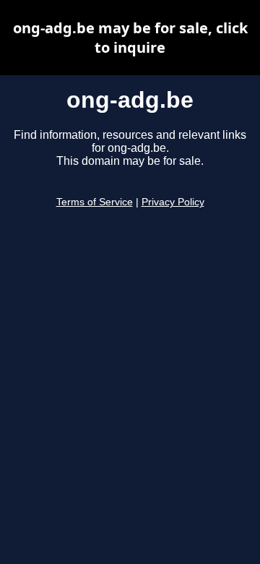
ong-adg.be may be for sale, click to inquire (130, 37)
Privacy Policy (173, 202)
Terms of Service (94, 202)
